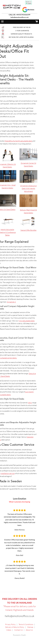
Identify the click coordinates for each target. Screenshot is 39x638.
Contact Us (18, 630)
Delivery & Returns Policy (14, 627)
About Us (29, 630)
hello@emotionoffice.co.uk (20, 17)
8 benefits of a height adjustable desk (18, 141)
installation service (8, 473)
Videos (8, 630)
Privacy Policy (10, 624)
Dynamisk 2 (11, 302)
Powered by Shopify (19, 635)
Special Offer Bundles (28, 230)
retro (30, 403)
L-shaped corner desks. (8, 358)
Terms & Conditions (26, 624)
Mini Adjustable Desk (27, 321)
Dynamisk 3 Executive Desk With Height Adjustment (28, 188)
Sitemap (30, 627)
